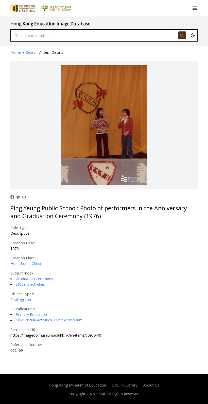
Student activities (30, 284)
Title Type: (19, 227)
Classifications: (22, 308)
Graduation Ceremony (34, 278)
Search (32, 52)
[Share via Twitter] (18, 196)
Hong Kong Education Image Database (50, 24)
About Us (151, 385)
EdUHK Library (124, 385)
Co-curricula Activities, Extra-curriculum (49, 319)
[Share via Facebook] (12, 196)
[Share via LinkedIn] (24, 196)
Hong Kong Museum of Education (77, 385)
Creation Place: (23, 257)
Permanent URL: (24, 329)
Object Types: (22, 293)
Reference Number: (26, 344)
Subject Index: (22, 273)
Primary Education (31, 314)
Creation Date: (22, 242)
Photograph (20, 299)
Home (15, 52)
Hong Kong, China (25, 263)
